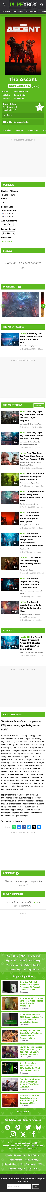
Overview (7, 130)
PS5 (11, 225)
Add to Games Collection (18, 122)
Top (8, 956)
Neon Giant (19, 98)
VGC (40, 1164)
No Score (8, 115)
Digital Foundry (31, 1160)
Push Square (33, 1155)
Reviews (19, 130)
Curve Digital (19, 95)
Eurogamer (31, 1164)
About (15, 956)
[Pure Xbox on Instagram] (12, 1134)
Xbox (43, 486)
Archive (36, 965)
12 (15, 647)
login (35, 902)
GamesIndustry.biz (16, 1169)
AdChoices (38, 1146)
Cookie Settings (14, 969)
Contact (22, 960)
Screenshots (32, 130)
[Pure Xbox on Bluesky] (38, 1127)
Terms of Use (12, 965)
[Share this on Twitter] (29, 827)
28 (15, 421)
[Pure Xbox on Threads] (23, 1134)
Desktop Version (31, 969)
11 (15, 612)
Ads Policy (25, 965)
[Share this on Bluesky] (19, 827)
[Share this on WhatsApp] (14, 827)
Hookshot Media (20, 1143)
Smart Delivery (8, 233)
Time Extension (15, 1160)
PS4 (4, 225)
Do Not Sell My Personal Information (23, 1149)
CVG (30, 1169)
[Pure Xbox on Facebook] (33, 1134)
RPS (36, 1169)
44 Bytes (27, 1146)
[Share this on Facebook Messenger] (39, 827)
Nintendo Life (19, 1155)
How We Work (34, 956)
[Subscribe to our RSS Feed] (7, 1127)
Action (5, 202)
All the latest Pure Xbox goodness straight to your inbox (23, 1180)
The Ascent (23, 82)
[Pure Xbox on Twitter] (28, 1127)
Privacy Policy (34, 960)
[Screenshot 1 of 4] (20, 304)
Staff (23, 956)
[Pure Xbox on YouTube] (17, 1127)
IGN (21, 1164)
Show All (38, 405)
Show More (22, 1112)
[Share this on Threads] (34, 827)
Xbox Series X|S (21, 91)
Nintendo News (10, 1164)
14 (15, 588)
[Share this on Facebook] (24, 827)
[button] (43, 306)
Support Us (11, 960)
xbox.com (6, 241)
